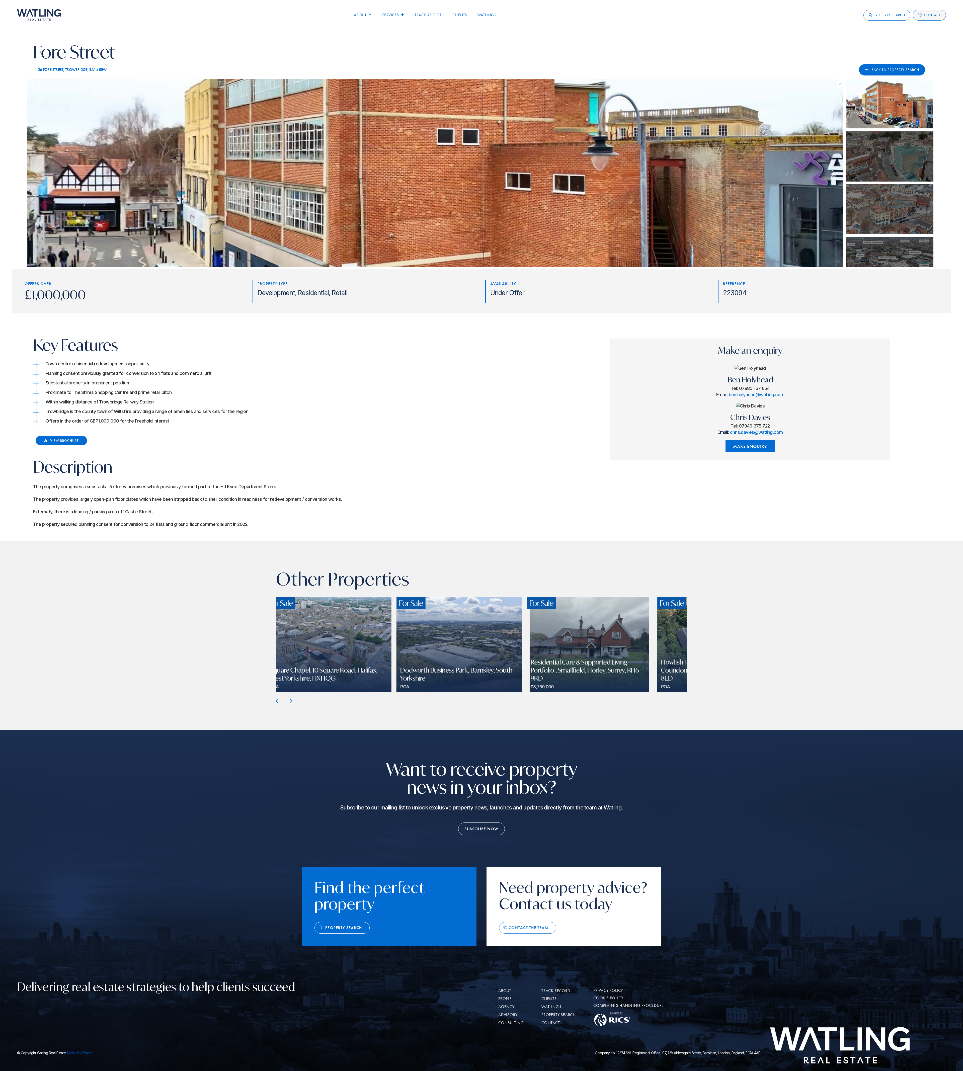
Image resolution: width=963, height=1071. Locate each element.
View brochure (64, 441)
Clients (459, 15)
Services (390, 15)
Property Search (889, 15)
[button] (278, 701)
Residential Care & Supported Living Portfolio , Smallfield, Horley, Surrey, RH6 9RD (342, 670)
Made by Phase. (79, 1053)
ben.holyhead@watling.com (756, 394)
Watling (486, 15)
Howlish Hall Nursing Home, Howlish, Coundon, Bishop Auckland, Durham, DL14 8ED (476, 670)
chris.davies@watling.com (756, 432)
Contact (932, 15)
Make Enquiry (750, 446)
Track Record (428, 15)
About (360, 15)
